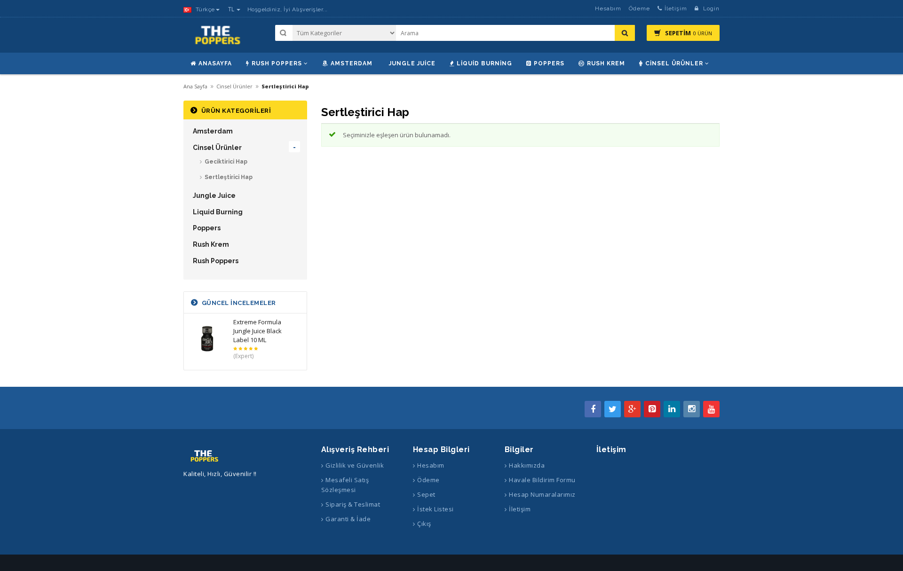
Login (710, 8)
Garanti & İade (348, 519)
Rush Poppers (277, 63)
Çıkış (424, 523)
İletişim (676, 8)
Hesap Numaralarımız (542, 494)
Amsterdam (351, 63)
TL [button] (232, 9)
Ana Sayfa (195, 86)
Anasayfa (215, 63)
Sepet (426, 494)
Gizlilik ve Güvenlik (354, 465)
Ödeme (639, 8)
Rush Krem (606, 63)
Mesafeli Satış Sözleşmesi (345, 485)
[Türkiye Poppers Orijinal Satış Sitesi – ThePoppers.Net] (218, 39)
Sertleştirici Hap (229, 177)
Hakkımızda (527, 465)
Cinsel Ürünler (674, 63)
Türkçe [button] (204, 9)
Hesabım (608, 8)
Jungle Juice (412, 63)
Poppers (549, 63)
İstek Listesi (435, 509)
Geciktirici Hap (226, 161)
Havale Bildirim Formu (542, 480)
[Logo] (205, 455)
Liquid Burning (484, 63)
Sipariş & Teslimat (352, 504)
